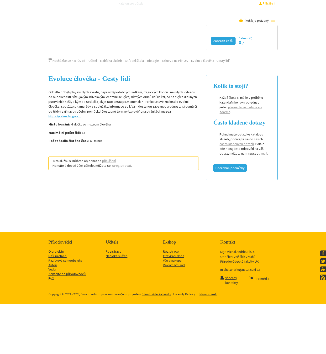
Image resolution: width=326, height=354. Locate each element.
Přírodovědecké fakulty (156, 294)
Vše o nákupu (172, 260)
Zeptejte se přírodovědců (166, 3)
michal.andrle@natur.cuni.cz (240, 269)
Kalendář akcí (93, 40)
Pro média (226, 3)
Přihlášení (269, 3)
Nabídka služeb (111, 60)
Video (163, 40)
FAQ (51, 278)
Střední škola (134, 60)
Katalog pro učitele (131, 3)
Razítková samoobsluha (201, 3)
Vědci (52, 269)
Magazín (132, 40)
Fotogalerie (197, 40)
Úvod (81, 60)
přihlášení (109, 161)
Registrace (249, 3)
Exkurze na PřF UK (175, 60)
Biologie (153, 60)
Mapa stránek (208, 294)
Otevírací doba (173, 256)
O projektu (56, 251)
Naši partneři (57, 256)
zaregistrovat (121, 165)
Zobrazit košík (223, 41)
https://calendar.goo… (64, 116)
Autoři (52, 265)
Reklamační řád (174, 265)
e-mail (262, 153)
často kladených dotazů (237, 144)
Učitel (93, 60)
